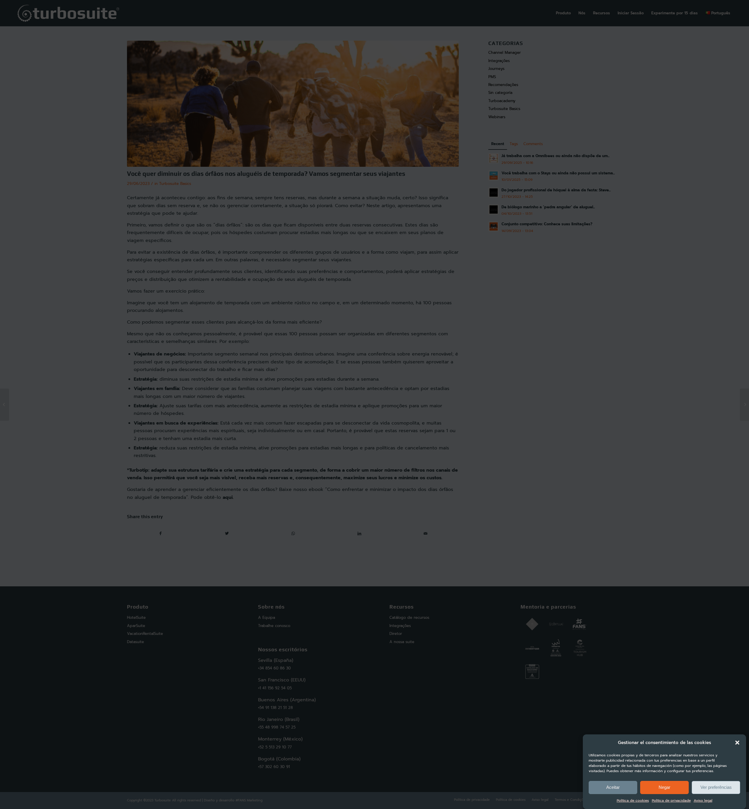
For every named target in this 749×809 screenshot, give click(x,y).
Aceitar (613, 787)
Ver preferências (716, 787)
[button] (737, 743)
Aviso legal (703, 800)
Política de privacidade (671, 800)
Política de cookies (633, 800)
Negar (664, 787)
